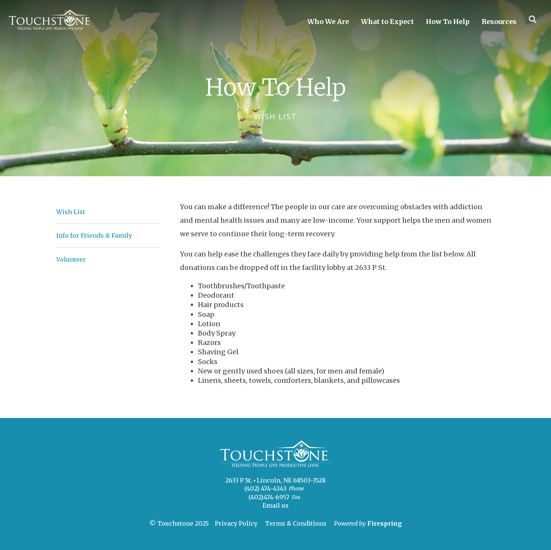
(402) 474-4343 (265, 488)
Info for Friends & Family (94, 235)
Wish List (70, 212)
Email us (275, 505)
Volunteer (71, 259)
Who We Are (328, 21)
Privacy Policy (236, 523)
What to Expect (387, 21)
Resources (499, 21)
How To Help (448, 21)
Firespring (384, 523)
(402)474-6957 (269, 497)
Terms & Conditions (295, 523)
